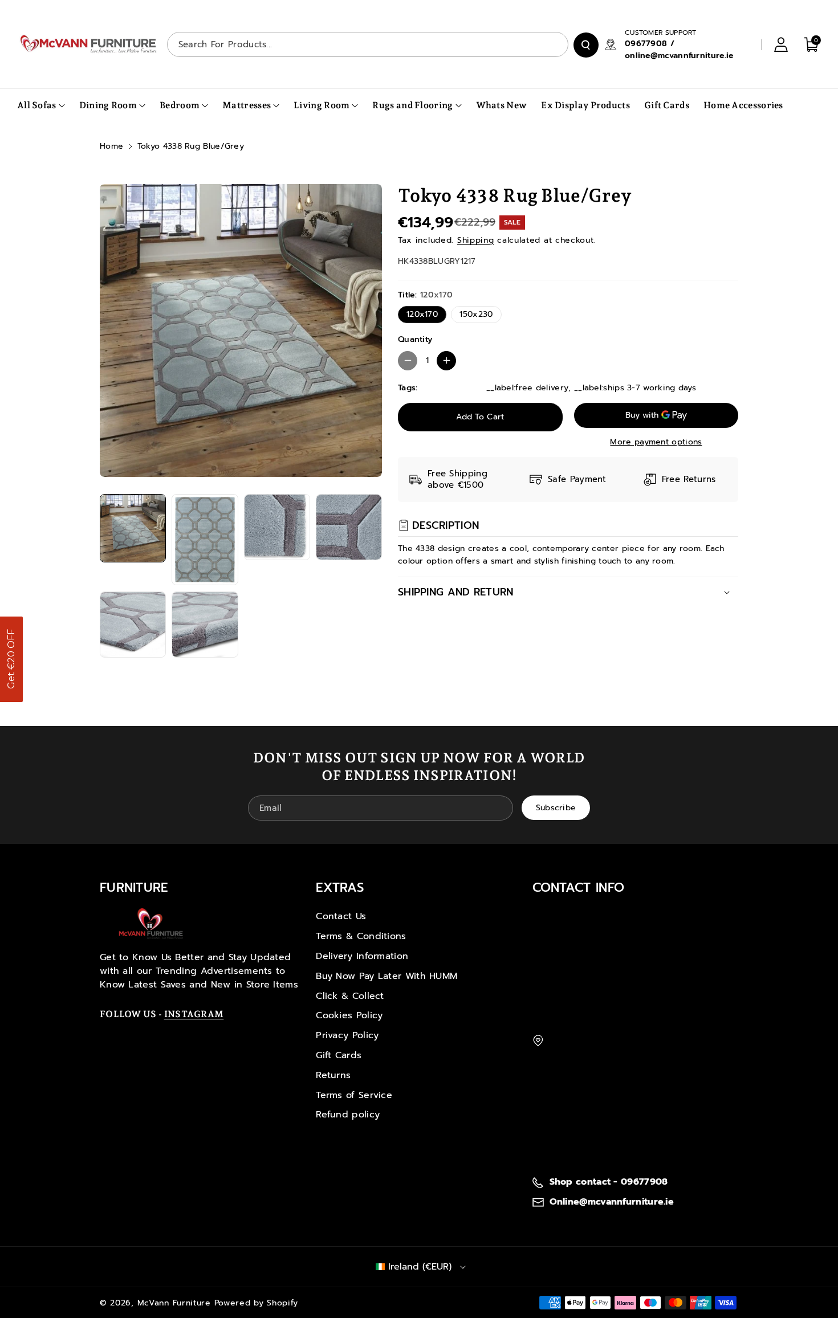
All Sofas (36, 105)
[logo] (151, 923)
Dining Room (108, 105)
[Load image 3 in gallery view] (277, 527)
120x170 (422, 314)
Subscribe (556, 808)
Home (111, 146)
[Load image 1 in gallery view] (133, 528)
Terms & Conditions (361, 936)
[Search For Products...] (586, 45)
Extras (340, 887)
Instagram (194, 1014)
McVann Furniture (174, 1303)
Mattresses (246, 105)
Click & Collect (350, 996)
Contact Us (341, 916)
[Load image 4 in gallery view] (349, 527)
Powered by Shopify (256, 1303)
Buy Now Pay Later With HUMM (386, 976)
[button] (11, 659)
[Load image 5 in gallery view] (133, 624)
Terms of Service (354, 1095)
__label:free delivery (527, 388)
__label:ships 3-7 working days (635, 388)
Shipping (475, 240)
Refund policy (348, 1114)
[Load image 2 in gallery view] (205, 539)
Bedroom (180, 105)
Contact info (578, 887)
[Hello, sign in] (781, 44)
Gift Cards (338, 1055)
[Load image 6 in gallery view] (205, 624)
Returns (333, 1075)
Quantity (415, 339)
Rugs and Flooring (412, 105)
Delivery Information (362, 956)
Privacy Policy (347, 1035)
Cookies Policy (349, 1015)
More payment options (656, 442)
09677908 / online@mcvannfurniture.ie (679, 50)
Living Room (321, 105)
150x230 (476, 314)
